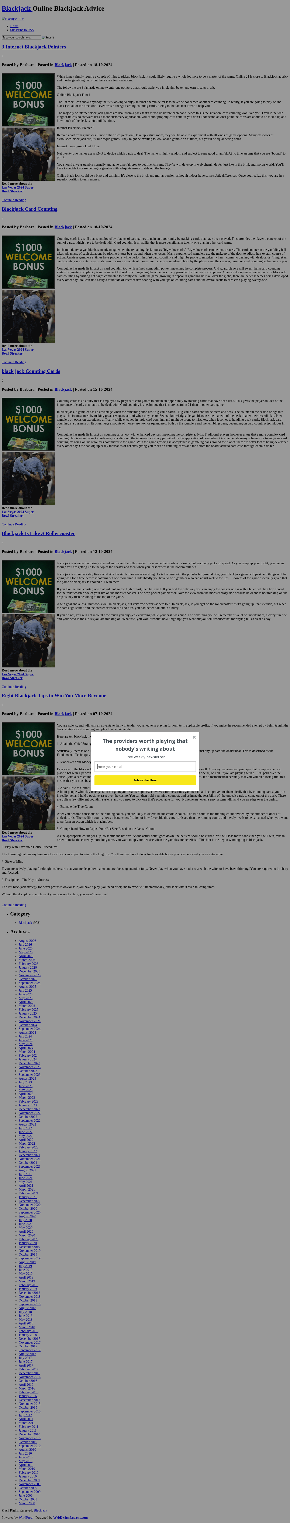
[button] (145, 745)
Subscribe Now (145, 780)
